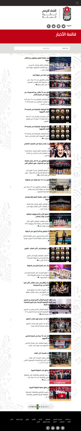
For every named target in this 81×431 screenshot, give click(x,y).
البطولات (47, 419)
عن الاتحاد (68, 419)
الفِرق (27, 419)
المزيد (38, 422)
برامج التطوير (46, 422)
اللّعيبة (34, 419)
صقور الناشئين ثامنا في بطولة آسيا (44, 75)
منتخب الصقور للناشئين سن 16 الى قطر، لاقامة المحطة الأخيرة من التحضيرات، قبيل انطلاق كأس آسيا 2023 (40, 163)
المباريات (61, 422)
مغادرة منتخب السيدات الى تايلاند (45, 353)
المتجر (55, 422)
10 (32, 407)
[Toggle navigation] (77, 3)
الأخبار (40, 419)
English (69, 26)
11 (30, 407)
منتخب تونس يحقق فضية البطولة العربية (42, 387)
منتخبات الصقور (57, 419)
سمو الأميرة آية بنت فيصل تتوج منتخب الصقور (41, 319)
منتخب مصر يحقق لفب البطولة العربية (43, 370)
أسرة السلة (19, 419)
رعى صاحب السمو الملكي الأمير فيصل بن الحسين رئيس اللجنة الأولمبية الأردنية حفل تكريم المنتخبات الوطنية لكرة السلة (40, 302)
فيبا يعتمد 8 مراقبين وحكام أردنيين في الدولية (40, 231)
